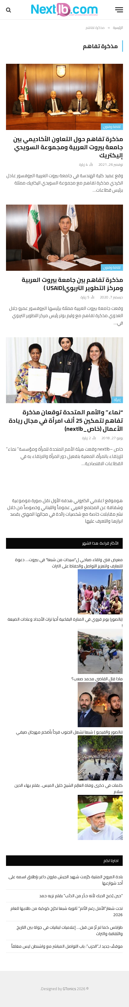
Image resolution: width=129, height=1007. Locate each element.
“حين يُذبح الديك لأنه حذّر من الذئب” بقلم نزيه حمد (81, 896)
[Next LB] (64, 10)
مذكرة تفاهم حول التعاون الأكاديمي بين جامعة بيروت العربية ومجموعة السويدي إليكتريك (68, 147)
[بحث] (9, 10)
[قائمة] (119, 10)
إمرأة (117, 400)
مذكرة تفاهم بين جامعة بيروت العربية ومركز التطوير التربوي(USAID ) (72, 283)
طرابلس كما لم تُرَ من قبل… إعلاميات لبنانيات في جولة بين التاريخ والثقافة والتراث (69, 930)
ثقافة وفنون (112, 127)
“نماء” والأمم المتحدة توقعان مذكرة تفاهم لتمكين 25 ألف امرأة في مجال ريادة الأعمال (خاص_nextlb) (66, 420)
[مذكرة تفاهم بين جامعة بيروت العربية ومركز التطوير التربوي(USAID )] (64, 237)
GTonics (69, 988)
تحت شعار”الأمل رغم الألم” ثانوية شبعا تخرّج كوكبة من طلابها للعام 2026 (66, 911)
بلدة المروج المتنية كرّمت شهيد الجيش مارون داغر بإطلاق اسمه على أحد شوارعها (65, 880)
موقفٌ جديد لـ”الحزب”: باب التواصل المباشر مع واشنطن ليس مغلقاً (67, 946)
